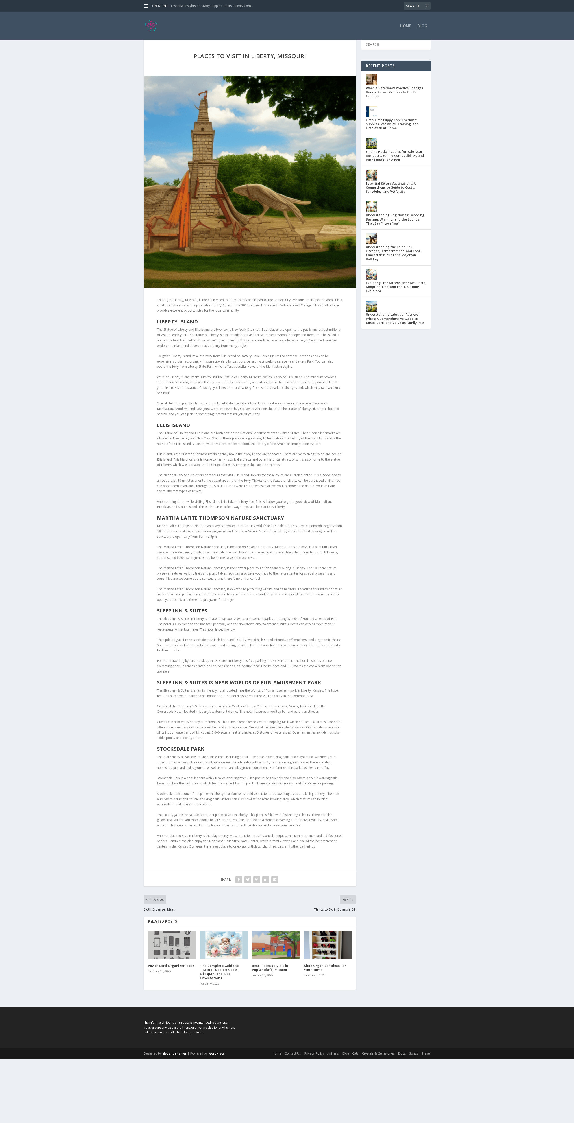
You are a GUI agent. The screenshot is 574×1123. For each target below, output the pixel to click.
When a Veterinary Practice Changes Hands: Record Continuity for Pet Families (394, 92)
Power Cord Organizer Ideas (171, 966)
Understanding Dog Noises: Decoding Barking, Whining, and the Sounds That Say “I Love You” (395, 219)
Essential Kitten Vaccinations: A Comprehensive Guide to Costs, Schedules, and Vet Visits (391, 187)
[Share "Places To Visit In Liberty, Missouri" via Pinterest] (256, 879)
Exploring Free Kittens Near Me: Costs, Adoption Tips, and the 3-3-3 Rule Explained (396, 287)
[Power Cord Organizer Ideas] (172, 945)
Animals (333, 1053)
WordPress (216, 1053)
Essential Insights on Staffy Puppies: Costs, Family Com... (212, 6)
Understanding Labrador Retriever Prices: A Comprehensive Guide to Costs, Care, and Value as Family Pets (395, 318)
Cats (355, 1053)
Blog (422, 26)
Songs (413, 1053)
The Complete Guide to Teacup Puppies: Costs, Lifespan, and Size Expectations (219, 972)
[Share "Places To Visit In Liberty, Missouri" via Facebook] (238, 879)
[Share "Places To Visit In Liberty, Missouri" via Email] (274, 879)
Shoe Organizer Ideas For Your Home (325, 968)
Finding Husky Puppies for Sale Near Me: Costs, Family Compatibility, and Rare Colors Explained (395, 155)
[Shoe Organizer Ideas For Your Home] (328, 945)
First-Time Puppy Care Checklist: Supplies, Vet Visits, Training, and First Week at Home (392, 124)
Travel (426, 1053)
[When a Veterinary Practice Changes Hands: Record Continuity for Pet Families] (371, 79)
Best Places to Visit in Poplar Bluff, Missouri (270, 968)
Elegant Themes (174, 1053)
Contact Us (293, 1053)
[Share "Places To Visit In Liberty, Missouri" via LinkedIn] (265, 879)
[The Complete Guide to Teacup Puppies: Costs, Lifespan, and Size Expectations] (224, 945)
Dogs (402, 1053)
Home (405, 26)
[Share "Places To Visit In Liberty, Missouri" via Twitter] (247, 879)
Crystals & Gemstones (378, 1053)
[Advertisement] (134, 1090)
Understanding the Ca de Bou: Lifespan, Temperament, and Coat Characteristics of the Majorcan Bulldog (393, 253)
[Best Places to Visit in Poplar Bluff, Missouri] (276, 945)
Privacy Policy (314, 1053)
